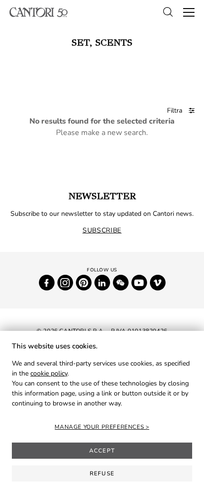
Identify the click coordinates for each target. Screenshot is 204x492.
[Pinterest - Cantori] (84, 282)
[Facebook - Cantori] (47, 282)
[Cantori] (38, 12)
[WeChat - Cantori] (121, 282)
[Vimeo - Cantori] (158, 282)
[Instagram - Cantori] (65, 282)
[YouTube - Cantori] (139, 282)
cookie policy (48, 373)
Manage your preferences (100, 427)
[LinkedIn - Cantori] (102, 282)
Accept (102, 450)
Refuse (102, 473)
